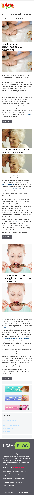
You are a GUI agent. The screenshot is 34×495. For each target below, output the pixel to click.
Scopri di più (6, 121)
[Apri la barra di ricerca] (26, 6)
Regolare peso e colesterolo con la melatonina (12, 47)
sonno (29, 114)
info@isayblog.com (19, 467)
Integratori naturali (9, 423)
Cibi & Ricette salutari (10, 420)
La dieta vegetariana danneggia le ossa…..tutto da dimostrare (16, 278)
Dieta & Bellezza (8, 428)
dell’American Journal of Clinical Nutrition (15, 339)
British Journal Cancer (11, 328)
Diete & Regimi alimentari (11, 426)
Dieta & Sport (7, 431)
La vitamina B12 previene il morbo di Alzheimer (17, 151)
